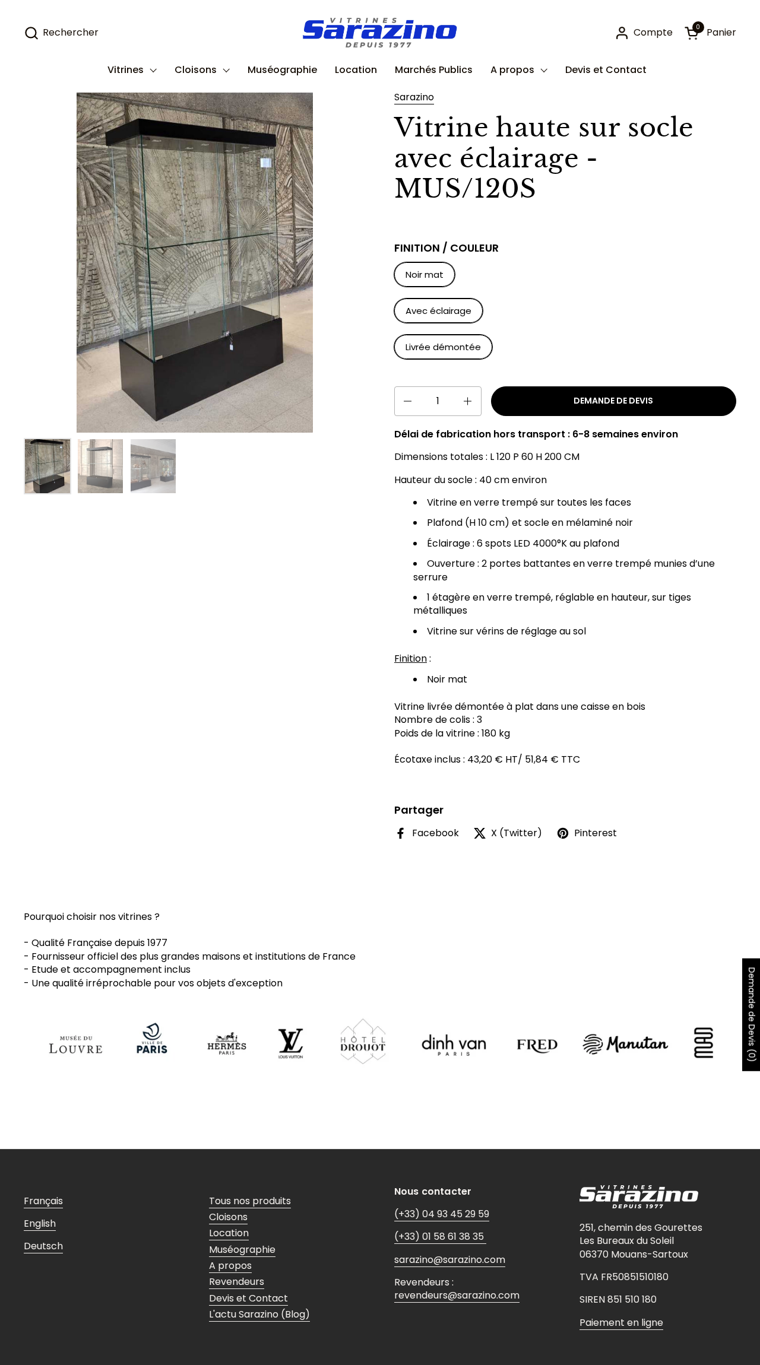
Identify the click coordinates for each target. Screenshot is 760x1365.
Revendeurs (236, 1281)
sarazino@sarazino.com (449, 1259)
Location (229, 1233)
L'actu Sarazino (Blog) (259, 1314)
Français (43, 1201)
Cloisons (228, 1217)
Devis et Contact (248, 1298)
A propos (230, 1265)
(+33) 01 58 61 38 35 (440, 1236)
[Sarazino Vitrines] (380, 32)
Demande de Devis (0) (752, 1014)
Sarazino (414, 97)
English (40, 1223)
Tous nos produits (250, 1201)
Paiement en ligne (621, 1322)
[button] (61, 33)
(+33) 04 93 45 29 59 (441, 1214)
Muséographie (242, 1249)
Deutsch (43, 1246)
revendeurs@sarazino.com (457, 1295)
